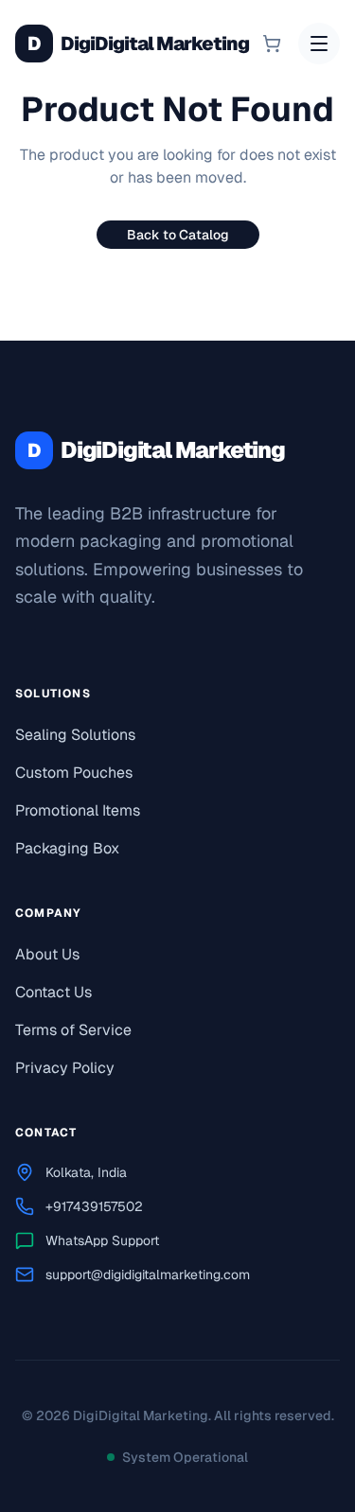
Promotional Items (77, 810)
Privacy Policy (65, 1068)
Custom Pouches (74, 772)
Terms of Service (73, 1030)
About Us (47, 954)
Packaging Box (67, 848)
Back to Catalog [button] (178, 234)
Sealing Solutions (75, 735)
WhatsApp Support (102, 1240)
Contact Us (53, 992)
